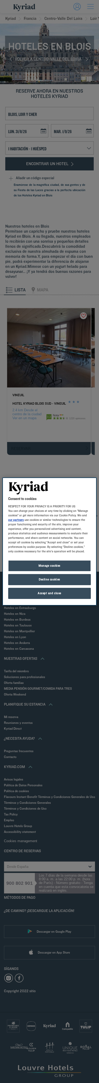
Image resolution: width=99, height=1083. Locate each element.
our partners (16, 520)
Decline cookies (49, 579)
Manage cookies (49, 565)
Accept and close (49, 593)
